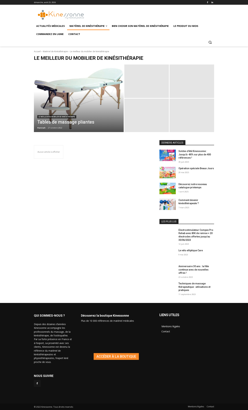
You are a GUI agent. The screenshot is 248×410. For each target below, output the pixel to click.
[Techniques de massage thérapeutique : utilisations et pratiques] (167, 287)
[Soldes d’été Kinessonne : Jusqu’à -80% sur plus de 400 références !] (167, 155)
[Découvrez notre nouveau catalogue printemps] (167, 188)
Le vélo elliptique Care (190, 250)
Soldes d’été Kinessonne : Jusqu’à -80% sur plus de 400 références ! (194, 154)
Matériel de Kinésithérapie (55, 51)
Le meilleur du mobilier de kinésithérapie (56, 117)
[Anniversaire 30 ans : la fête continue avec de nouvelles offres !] (167, 270)
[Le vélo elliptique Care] (167, 254)
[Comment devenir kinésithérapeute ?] (167, 204)
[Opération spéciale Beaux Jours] (167, 172)
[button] (210, 42)
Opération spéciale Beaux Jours (196, 168)
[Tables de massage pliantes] (79, 98)
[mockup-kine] (116, 356)
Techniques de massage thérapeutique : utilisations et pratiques (194, 286)
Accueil (37, 51)
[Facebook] (207, 2)
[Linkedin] (212, 2)
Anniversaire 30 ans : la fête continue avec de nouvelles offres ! (193, 269)
